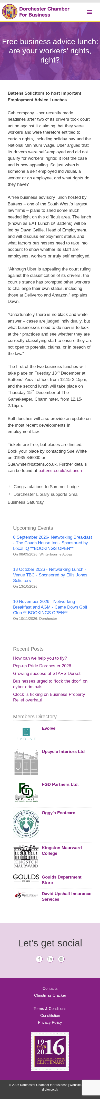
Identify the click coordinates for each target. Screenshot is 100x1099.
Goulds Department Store (62, 880)
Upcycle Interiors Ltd (63, 751)
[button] (89, 11)
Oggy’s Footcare (58, 812)
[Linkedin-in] (50, 959)
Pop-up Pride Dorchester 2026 (42, 665)
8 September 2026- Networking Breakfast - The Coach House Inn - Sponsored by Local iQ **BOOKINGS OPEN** (52, 543)
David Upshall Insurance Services (66, 896)
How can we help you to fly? (40, 658)
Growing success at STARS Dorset (47, 673)
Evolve (48, 728)
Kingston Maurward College (62, 850)
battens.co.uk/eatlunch (60, 470)
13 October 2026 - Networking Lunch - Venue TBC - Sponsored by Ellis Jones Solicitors (50, 575)
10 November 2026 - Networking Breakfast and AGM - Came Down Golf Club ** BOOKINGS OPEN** (50, 607)
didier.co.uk (50, 1089)
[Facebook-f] (39, 959)
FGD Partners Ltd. (60, 784)
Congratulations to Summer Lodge (46, 486)
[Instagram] (61, 959)
